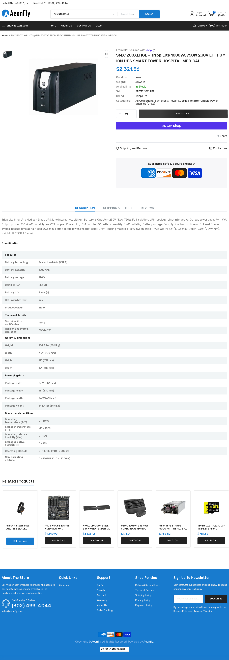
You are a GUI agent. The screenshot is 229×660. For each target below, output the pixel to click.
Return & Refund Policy (148, 585)
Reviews (147, 208)
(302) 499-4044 (31, 606)
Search (101, 590)
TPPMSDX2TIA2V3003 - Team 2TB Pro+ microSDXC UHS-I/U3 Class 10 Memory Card (210, 527)
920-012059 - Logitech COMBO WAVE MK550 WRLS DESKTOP (133, 527)
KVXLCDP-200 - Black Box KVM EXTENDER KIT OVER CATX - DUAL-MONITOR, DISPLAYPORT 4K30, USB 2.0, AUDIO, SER (95, 527)
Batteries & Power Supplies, (172, 100)
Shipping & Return (117, 208)
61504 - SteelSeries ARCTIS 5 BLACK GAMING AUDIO (16, 527)
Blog (99, 25)
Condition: (122, 77)
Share (223, 136)
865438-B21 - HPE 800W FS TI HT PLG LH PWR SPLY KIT (171, 527)
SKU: (119, 91)
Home (52, 25)
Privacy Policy (143, 600)
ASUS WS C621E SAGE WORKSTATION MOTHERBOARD (55, 527)
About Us (66, 25)
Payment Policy (144, 605)
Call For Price (19, 541)
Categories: (123, 100)
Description (85, 208)
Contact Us (84, 25)
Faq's (100, 585)
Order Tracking (105, 610)
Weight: (121, 82)
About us (64, 585)
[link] (30, 497)
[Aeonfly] (16, 14)
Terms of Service (144, 590)
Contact (101, 595)
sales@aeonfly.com (12, 611)
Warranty (102, 600)
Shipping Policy (143, 595)
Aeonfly (96, 641)
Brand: (120, 96)
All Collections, (145, 100)
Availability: (123, 86)
